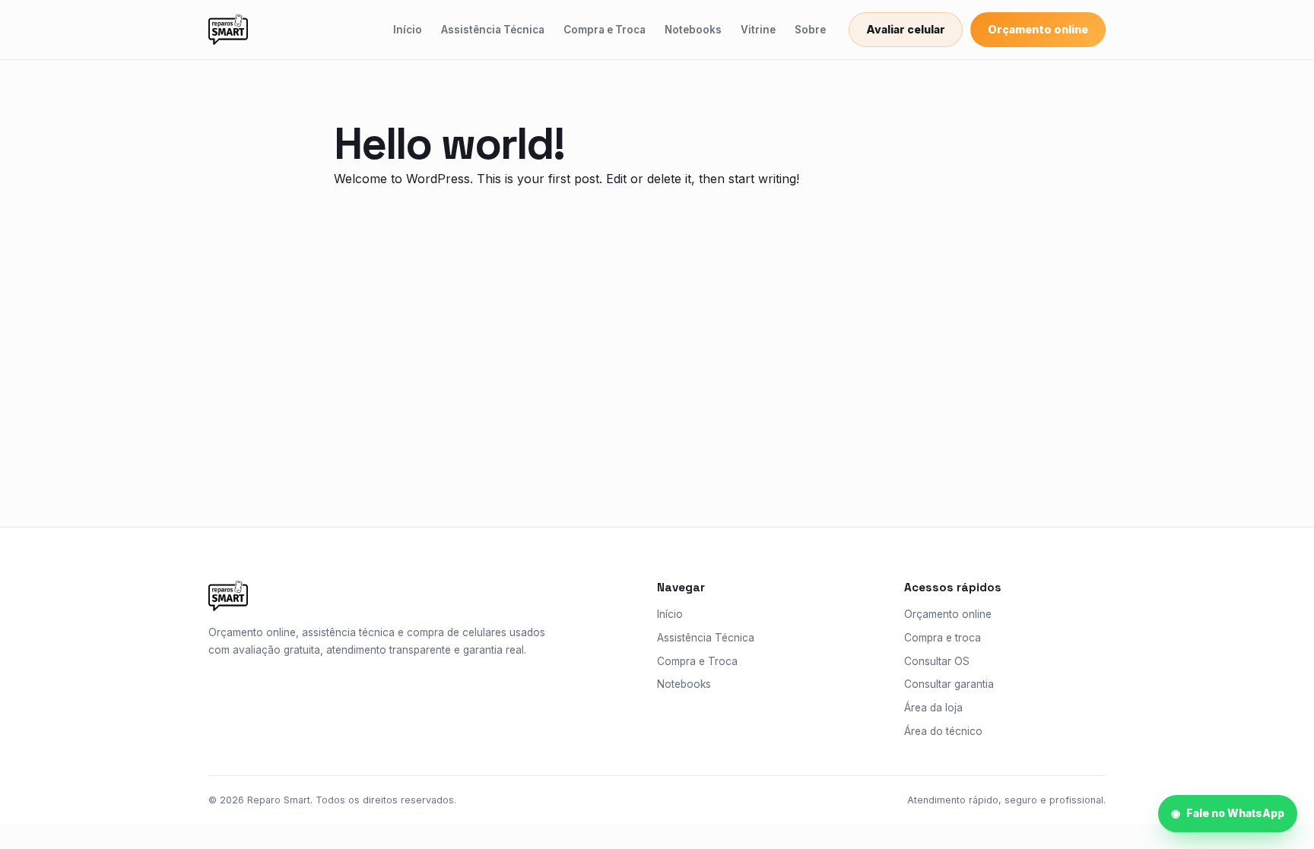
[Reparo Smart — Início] (228, 29)
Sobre (810, 30)
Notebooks (693, 30)
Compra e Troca (604, 30)
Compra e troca (942, 638)
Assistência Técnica (492, 30)
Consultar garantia (949, 684)
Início (407, 30)
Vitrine (758, 30)
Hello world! (448, 144)
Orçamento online (1038, 29)
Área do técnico (943, 731)
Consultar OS (937, 661)
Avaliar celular (905, 29)
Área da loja (933, 708)
